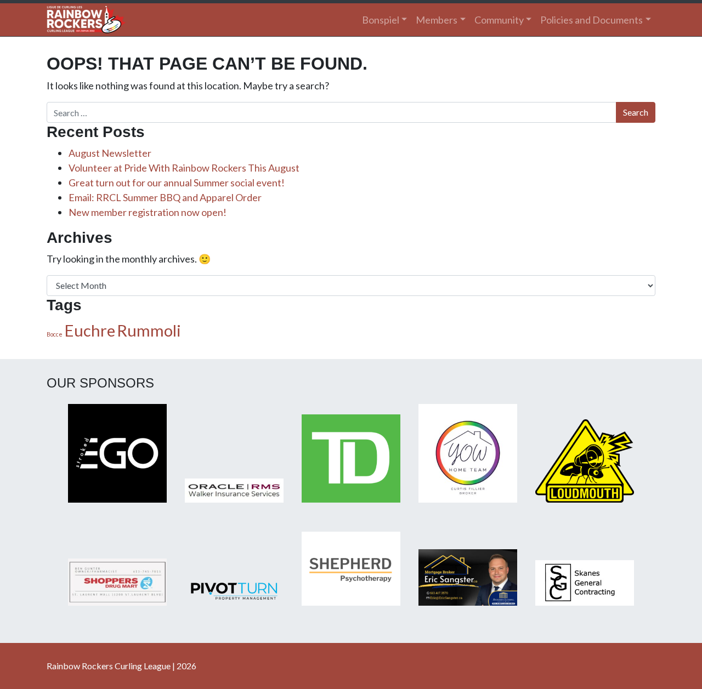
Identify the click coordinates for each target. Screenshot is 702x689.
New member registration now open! (148, 212)
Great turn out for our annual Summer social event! (177, 182)
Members (436, 20)
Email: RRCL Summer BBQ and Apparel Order (165, 197)
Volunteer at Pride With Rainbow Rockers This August (184, 168)
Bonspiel (380, 20)
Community (499, 20)
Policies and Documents (591, 20)
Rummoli (149, 330)
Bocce (55, 334)
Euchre (89, 330)
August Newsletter (110, 153)
